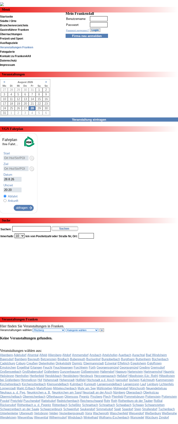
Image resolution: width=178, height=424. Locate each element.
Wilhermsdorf (58, 417)
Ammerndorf (80, 355)
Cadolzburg (7, 363)
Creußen (32, 363)
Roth (114, 400)
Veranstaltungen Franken (16, 47)
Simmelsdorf (104, 409)
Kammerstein (165, 380)
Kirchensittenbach (34, 384)
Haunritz (169, 371)
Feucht (47, 367)
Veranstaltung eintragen (89, 119)
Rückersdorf (8, 405)
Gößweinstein (90, 371)
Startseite (6, 16)
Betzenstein (49, 359)
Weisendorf (136, 413)
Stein (137, 409)
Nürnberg (119, 392)
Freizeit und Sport (11, 38)
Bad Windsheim (156, 355)
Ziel (5, 164)
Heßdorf (122, 376)
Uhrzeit (8, 185)
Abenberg (6, 355)
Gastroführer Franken (14, 29)
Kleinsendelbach (58, 384)
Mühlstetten (104, 388)
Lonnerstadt (8, 388)
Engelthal (23, 367)
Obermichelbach (11, 396)
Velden (53, 413)
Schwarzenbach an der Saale (19, 409)
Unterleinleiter (9, 413)
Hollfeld (81, 380)
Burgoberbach (111, 359)
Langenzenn (131, 384)
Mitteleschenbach (65, 388)
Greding (144, 367)
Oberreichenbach (34, 396)
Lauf (143, 384)
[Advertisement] (89, 276)
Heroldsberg (71, 376)
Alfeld (43, 355)
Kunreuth (90, 384)
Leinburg (152, 384)
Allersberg (54, 355)
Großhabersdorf (32, 371)
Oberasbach (134, 392)
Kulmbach (76, 384)
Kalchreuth (147, 380)
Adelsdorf (20, 355)
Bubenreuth (77, 359)
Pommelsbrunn (134, 396)
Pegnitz (84, 396)
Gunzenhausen (70, 371)
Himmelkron (29, 380)
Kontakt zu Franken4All (15, 56)
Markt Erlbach (26, 388)
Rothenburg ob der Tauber (135, 400)
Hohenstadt (50, 380)
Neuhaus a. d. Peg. (13, 392)
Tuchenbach (166, 409)
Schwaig (138, 405)
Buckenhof (93, 359)
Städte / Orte (8, 21)
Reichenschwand (91, 400)
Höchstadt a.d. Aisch (100, 380)
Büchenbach (160, 359)
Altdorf (66, 355)
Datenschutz (8, 60)
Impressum (7, 65)
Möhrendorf (120, 388)
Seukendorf (87, 409)
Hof (40, 380)
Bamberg (21, 359)
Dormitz (77, 363)
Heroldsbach (53, 376)
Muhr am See (87, 388)
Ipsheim (134, 380)
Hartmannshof (153, 371)
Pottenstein (153, 396)
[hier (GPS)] (31, 158)
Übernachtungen (11, 34)
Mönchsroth (137, 388)
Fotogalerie (7, 51)
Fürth (92, 367)
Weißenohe (169, 413)
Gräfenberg (51, 371)
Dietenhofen (47, 363)
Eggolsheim (138, 363)
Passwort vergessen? (77, 30)
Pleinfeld (117, 396)
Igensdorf (121, 380)
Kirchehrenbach (10, 384)
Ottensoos (71, 396)
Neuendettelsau (156, 388)
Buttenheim (143, 359)
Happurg (121, 371)
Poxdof (5, 400)
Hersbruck (86, 376)
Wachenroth (101, 413)
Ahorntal (32, 355)
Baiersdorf (7, 359)
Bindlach (63, 359)
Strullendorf (149, 409)
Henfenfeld (37, 376)
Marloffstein (44, 388)
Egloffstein (154, 363)
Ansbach (95, 355)
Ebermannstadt (93, 363)
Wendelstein (8, 417)
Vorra (88, 413)
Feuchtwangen (63, 367)
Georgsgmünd (129, 367)
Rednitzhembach (68, 400)
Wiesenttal (41, 417)
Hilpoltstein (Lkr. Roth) (143, 376)
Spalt (117, 409)
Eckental (111, 363)
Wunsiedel (137, 417)
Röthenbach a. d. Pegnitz (34, 405)
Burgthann (128, 359)
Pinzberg (96, 396)
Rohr (107, 400)
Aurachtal (138, 355)
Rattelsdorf (48, 400)
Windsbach (75, 417)
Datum (7, 174)
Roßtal (158, 400)
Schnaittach (90, 405)
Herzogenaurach (105, 376)
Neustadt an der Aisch (97, 392)
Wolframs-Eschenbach (114, 417)
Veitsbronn (41, 413)
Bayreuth (34, 359)
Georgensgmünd (108, 367)
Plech (107, 396)
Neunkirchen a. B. (39, 392)
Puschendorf (31, 400)
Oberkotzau (151, 392)
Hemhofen (22, 376)
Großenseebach (10, 371)
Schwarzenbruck (51, 409)
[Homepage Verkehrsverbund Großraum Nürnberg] (29, 146)
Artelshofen (110, 355)
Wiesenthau (25, 417)
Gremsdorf (158, 367)
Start (6, 153)
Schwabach (123, 405)
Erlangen (36, 367)
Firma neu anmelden (87, 36)
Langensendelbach (109, 384)
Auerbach (124, 355)
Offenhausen (55, 396)
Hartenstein (135, 371)
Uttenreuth (26, 413)
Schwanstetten (155, 405)
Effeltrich (124, 363)
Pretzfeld (16, 400)
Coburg (20, 363)
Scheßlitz (74, 405)
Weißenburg (153, 413)
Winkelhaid (90, 417)
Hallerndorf (107, 371)
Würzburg (151, 417)
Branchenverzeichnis (14, 25)
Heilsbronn (7, 376)
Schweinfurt (71, 409)
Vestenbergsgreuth (71, 413)
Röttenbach (59, 405)
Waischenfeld (119, 413)
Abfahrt (13, 196)
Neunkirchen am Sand (67, 392)
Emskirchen (8, 367)
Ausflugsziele (9, 43)
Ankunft (13, 201)
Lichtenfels (166, 384)
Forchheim (81, 367)
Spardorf (127, 409)
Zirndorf (164, 417)
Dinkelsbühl (63, 363)
